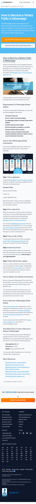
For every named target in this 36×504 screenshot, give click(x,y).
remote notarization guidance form (14, 314)
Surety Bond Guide (7, 417)
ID (30, 449)
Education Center (6, 422)
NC (31, 453)
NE (7, 455)
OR (12, 457)
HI (21, 449)
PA (17, 457)
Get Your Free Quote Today (18, 400)
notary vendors (18, 268)
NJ (16, 455)
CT (31, 447)
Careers (21, 424)
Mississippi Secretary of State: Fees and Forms (17, 374)
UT (12, 459)
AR (12, 447)
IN (7, 451)
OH (3, 457)
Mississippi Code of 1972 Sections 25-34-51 (14, 220)
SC (26, 457)
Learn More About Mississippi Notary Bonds (18, 45)
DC (3, 449)
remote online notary (12, 306)
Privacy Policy (29, 469)
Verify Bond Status (7, 435)
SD (31, 457)
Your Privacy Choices (7, 471)
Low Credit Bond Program (9, 438)
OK (7, 457)
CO (26, 447)
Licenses (22, 469)
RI (21, 457)
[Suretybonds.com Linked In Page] (31, 433)
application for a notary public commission (21, 180)
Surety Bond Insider (7, 424)
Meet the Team (23, 419)
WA (26, 459)
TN (3, 459)
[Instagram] (23, 433)
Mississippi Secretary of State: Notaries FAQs (17, 371)
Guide (6, 6)
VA (17, 459)
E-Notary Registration (24, 310)
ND (3, 455)
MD (31, 451)
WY (7, 461)
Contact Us (5, 440)
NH (12, 455)
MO (17, 453)
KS (12, 451)
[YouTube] (27, 433)
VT (21, 459)
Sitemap (8, 469)
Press (20, 426)
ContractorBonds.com (24, 417)
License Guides (6, 426)
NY (31, 455)
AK (3, 447)
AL (7, 447)
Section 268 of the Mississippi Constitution (14, 241)
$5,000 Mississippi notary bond (19, 223)
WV (3, 461)
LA (21, 451)
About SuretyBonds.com (25, 415)
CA (21, 447)
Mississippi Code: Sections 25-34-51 (14, 365)
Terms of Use (15, 469)
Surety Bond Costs (7, 419)
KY (16, 451)
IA (26, 449)
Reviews (21, 422)
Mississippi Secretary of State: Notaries (15, 362)
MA (26, 451)
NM (22, 455)
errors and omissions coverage (11, 227)
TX (7, 459)
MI (7, 453)
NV (26, 455)
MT (26, 453)
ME (3, 453)
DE (7, 449)
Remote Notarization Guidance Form (15, 376)
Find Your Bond (6, 415)
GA (17, 449)
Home (2, 6)
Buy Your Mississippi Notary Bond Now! (18, 39)
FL (12, 449)
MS (22, 453)
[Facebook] (20, 433)
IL (2, 451)
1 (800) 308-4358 (10, 392)
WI (30, 459)
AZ (17, 447)
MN (12, 453)
